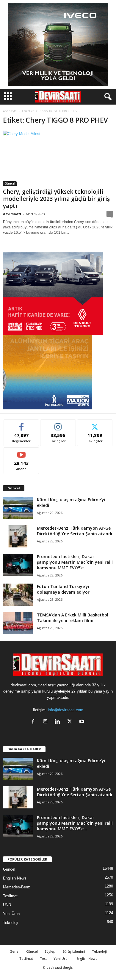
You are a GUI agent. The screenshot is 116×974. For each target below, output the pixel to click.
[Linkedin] (59, 722)
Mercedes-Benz (16, 887)
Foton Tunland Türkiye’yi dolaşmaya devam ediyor (63, 589)
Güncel (9, 183)
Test (43, 958)
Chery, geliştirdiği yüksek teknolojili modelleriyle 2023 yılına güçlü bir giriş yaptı (56, 199)
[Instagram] (46, 722)
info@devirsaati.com (65, 710)
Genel (14, 951)
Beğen (21, 424)
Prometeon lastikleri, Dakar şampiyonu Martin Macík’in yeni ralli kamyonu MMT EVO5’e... (75, 562)
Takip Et (58, 424)
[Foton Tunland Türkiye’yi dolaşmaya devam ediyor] (18, 595)
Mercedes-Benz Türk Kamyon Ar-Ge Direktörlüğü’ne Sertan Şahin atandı (74, 530)
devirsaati (12, 214)
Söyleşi (50, 951)
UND (7, 905)
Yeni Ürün (11, 913)
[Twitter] (71, 722)
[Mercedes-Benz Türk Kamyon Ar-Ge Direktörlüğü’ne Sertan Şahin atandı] (18, 536)
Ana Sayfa (9, 111)
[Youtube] (82, 722)
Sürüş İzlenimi (73, 951)
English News (14, 878)
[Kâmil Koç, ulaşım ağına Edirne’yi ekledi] (18, 508)
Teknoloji (10, 922)
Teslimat (10, 896)
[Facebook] (34, 722)
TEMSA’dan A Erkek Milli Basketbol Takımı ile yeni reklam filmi (72, 617)
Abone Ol (21, 452)
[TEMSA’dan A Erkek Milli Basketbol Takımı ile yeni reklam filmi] (18, 623)
